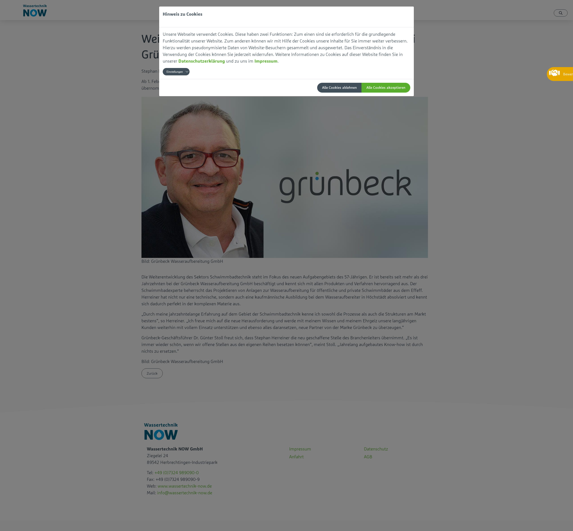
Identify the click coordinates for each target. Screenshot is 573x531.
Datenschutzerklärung (201, 61)
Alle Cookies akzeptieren (385, 87)
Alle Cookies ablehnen (339, 87)
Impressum (266, 61)
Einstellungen (175, 71)
